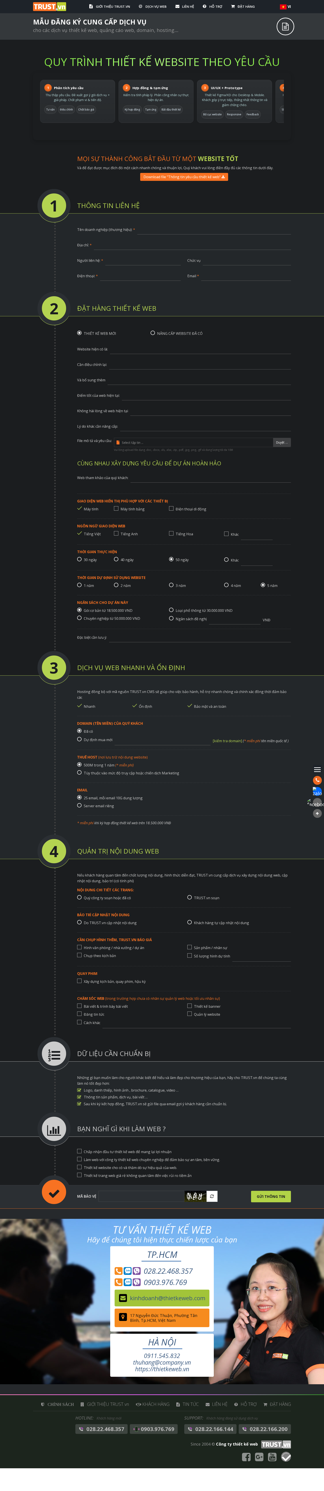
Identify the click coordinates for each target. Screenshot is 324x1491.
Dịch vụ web (156, 6)
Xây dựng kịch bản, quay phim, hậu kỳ (115, 981)
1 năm (89, 585)
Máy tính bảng (133, 509)
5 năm (272, 585)
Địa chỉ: (84, 245)
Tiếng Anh (129, 534)
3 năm (181, 585)
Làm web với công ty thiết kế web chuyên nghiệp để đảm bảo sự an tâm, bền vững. (152, 1159)
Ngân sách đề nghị (191, 618)
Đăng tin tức (94, 1014)
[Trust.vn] (275, 1444)
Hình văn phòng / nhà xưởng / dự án (114, 947)
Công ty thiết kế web (237, 1444)
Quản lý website (207, 1014)
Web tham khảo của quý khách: (102, 477)
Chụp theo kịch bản (100, 955)
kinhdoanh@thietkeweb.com (167, 1298)
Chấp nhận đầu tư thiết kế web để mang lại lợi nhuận (127, 1151)
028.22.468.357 (148, 1271)
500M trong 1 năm (109, 765)
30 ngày (90, 559)
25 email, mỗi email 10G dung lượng (113, 798)
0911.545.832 (162, 1356)
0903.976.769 (148, 1282)
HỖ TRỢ (215, 6)
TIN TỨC (191, 1404)
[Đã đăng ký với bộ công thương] (286, 1457)
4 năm (236, 585)
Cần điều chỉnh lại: (92, 364)
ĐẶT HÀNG (246, 6)
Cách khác (92, 1022)
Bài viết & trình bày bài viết (106, 1006)
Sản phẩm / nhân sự (210, 947)
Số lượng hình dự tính (212, 956)
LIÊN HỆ (188, 6)
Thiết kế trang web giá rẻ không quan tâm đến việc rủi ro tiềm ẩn (138, 1175)
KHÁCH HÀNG (155, 1404)
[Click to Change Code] (195, 1196)
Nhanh (89, 706)
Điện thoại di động (191, 509)
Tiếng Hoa (184, 534)
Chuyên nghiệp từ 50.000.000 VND (112, 618)
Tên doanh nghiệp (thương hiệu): (106, 229)
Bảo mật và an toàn (210, 706)
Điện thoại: (87, 275)
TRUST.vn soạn (206, 897)
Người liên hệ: (90, 260)
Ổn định (145, 706)
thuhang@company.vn (162, 1362)
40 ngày (127, 559)
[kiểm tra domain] (227, 740)
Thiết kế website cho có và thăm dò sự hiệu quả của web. (130, 1167)
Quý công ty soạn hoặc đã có (107, 897)
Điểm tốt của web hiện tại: (98, 395)
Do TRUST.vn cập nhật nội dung (110, 922)
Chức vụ (194, 260)
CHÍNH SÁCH (61, 1404)
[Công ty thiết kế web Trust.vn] (49, 6)
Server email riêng (99, 806)
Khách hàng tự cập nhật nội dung (221, 922)
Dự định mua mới (98, 739)
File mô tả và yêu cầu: (94, 440)
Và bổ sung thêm (91, 380)
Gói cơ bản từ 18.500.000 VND (108, 610)
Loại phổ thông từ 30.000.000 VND (204, 610)
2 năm (126, 585)
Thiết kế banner (207, 1006)
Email (193, 275)
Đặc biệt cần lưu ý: (92, 637)
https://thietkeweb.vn (162, 1369)
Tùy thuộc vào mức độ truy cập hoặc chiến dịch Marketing (131, 773)
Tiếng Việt (92, 534)
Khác (235, 534)
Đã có (88, 731)
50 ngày (182, 559)
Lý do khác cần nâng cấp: (97, 426)
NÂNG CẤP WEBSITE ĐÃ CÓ (180, 333)
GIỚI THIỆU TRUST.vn (113, 6)
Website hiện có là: (92, 349)
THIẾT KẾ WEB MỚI (100, 333)
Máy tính (91, 509)
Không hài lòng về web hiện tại (102, 410)
